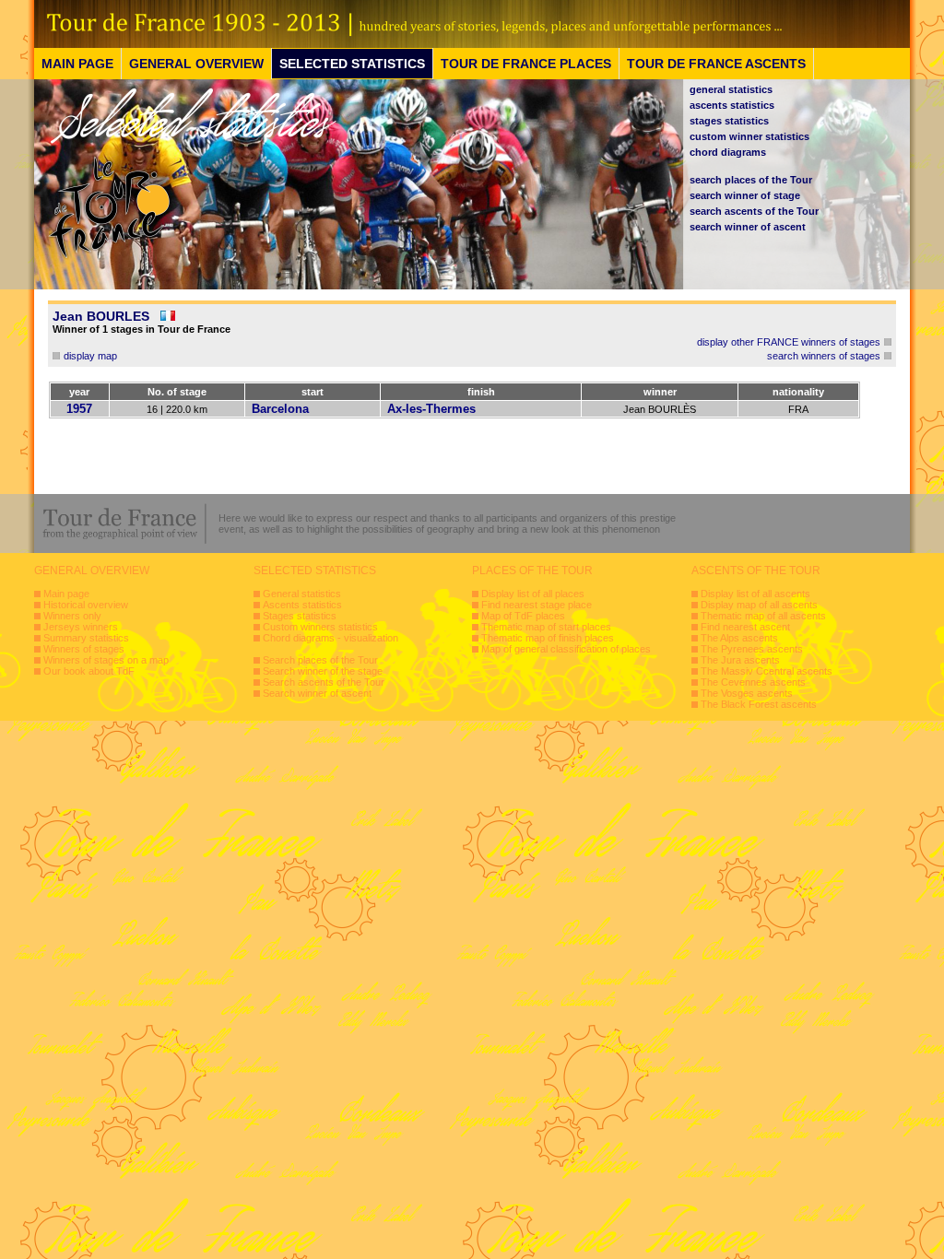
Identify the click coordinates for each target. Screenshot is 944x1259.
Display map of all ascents (759, 604)
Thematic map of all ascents (763, 615)
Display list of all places (532, 593)
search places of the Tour (751, 179)
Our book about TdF (89, 671)
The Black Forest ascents (759, 704)
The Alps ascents (739, 637)
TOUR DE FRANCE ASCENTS (716, 63)
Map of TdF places (523, 615)
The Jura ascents (740, 659)
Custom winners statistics (320, 626)
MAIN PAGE (77, 63)
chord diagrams (728, 152)
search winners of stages (823, 355)
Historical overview (85, 604)
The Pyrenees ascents (752, 648)
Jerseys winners (80, 626)
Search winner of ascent (317, 693)
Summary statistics (86, 637)
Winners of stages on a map (106, 659)
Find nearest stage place (536, 604)
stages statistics (729, 120)
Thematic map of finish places (547, 637)
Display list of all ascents (755, 593)
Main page (66, 593)
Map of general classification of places (566, 648)
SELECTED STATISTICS (352, 63)
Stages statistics (299, 615)
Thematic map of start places (546, 626)
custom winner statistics (749, 136)
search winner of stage (745, 195)
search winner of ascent (748, 226)
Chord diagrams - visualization (330, 637)
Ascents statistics (302, 604)
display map (90, 355)
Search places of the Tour (320, 659)
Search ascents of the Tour (323, 682)
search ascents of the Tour (754, 211)
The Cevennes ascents (753, 682)
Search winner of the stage (323, 671)
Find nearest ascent (745, 626)
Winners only (72, 615)
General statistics (302, 593)
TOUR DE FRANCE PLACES (526, 63)
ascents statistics (732, 105)
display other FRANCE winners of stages (788, 341)
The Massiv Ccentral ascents (766, 671)
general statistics (731, 89)
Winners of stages (83, 648)
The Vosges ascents (747, 693)
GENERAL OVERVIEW (196, 63)
